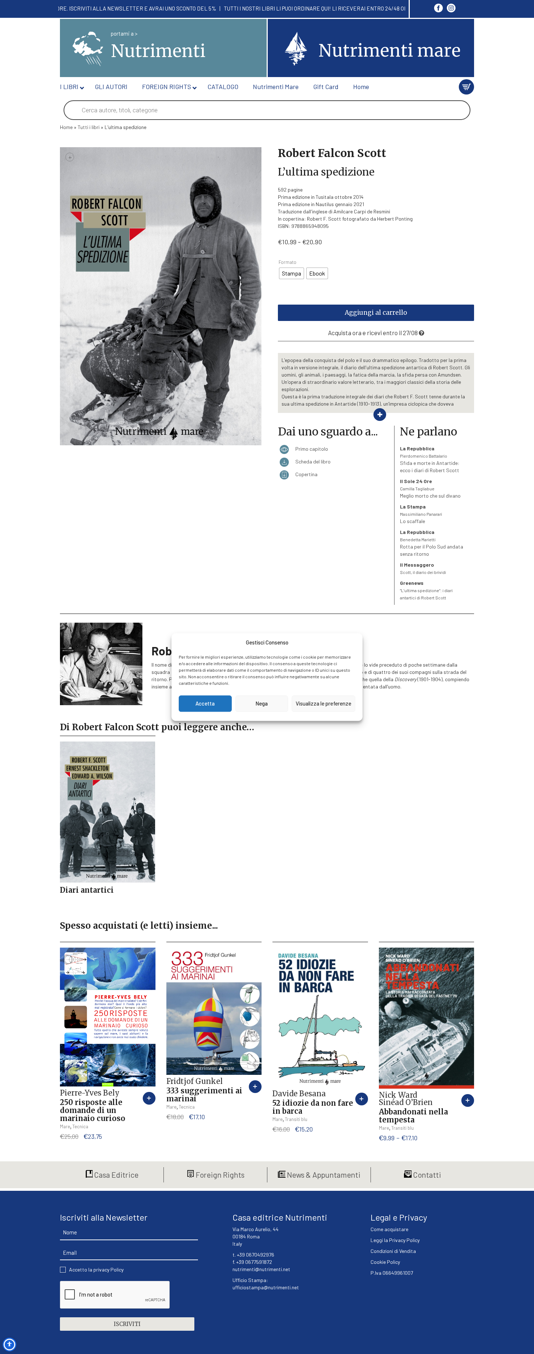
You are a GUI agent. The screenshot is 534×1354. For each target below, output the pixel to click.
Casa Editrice (115, 1174)
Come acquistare (389, 1229)
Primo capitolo (311, 449)
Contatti (426, 1174)
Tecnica (80, 1126)
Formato (287, 262)
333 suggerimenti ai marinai (204, 1094)
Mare (65, 1126)
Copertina (305, 474)
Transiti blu (296, 1119)
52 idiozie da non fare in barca (312, 1107)
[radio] (291, 273)
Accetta (205, 703)
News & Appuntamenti (323, 1174)
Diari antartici (87, 890)
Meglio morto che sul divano (430, 488)
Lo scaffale (421, 513)
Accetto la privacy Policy (96, 1269)
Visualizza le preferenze (323, 703)
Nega (261, 703)
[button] (149, 1098)
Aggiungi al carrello (376, 313)
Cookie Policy (385, 1262)
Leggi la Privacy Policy (395, 1240)
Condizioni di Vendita (393, 1251)
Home (66, 127)
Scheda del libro (312, 461)
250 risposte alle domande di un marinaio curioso (92, 1110)
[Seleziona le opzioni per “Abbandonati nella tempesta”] (467, 1100)
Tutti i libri (89, 127)
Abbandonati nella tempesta (413, 1115)
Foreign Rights (219, 1174)
